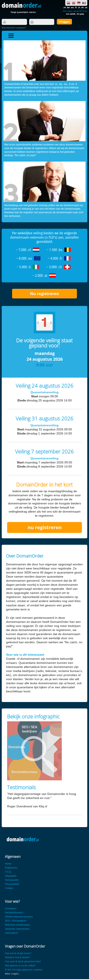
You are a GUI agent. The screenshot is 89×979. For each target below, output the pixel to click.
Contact (9, 888)
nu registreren (45, 527)
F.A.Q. (8, 871)
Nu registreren (44, 293)
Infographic (11, 876)
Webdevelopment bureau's (19, 916)
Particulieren (11, 933)
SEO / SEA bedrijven (15, 920)
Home (8, 863)
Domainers (10, 908)
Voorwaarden (12, 880)
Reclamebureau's (14, 912)
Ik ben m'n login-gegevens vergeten (23, 969)
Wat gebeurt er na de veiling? (20, 965)
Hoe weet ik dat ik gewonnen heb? (23, 961)
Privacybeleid (12, 884)
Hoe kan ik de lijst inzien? (18, 953)
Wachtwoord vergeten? (14, 27)
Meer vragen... (12, 973)
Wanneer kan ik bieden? (17, 957)
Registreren (11, 867)
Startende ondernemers (17, 929)
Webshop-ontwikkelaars (17, 924)
